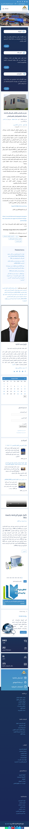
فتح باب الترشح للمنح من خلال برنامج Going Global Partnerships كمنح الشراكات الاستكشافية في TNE (16, 256)
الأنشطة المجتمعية (21, 777)
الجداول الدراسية (23, 749)
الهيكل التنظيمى (21, 701)
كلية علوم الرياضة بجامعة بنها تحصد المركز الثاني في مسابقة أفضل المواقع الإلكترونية (16, 463)
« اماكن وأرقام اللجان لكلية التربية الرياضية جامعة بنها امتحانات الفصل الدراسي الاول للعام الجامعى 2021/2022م (14, 290)
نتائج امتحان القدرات (22, 759)
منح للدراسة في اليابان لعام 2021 (16, 270)
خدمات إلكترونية (21, 710)
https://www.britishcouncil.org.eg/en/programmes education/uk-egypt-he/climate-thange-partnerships (14, 218)
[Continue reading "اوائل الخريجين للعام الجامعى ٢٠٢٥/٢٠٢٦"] (24, 451)
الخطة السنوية (22, 775)
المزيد (6, 46)
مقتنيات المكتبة (21, 805)
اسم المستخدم (23, 412)
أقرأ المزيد (23, 632)
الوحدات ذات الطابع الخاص (19, 783)
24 (25, 394)
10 (24, 388)
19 (18, 391)
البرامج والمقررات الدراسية (21, 761)
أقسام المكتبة (22, 802)
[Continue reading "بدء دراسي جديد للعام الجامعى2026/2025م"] (22, 485)
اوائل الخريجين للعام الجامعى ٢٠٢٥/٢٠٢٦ (16, 445)
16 (4, 388)
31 (24, 396)
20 (14, 391)
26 (18, 394)
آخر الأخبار (5, 119)
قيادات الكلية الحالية (20, 697)
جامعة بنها (7, 823)
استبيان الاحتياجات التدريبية (7, 3)
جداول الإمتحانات (23, 751)
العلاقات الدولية (17, 687)
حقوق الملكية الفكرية (20, 811)
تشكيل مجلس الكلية (20, 699)
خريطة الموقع (18, 682)
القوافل (23, 779)
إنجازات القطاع (22, 781)
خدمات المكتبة (22, 809)
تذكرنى (25, 423)
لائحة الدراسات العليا (20, 723)
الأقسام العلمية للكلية (17, 581)
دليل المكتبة (22, 807)
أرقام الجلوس (24, 753)
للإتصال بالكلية (18, 678)
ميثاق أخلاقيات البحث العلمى (19, 729)
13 (14, 388)
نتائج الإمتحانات (23, 757)
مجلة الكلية (22, 734)
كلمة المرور (24, 418)
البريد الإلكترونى (16, 124)
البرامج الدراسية (21, 727)
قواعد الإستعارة (21, 800)
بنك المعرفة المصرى (20, 813)
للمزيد (24, 551)
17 (24, 391)
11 (21, 388)
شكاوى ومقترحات (21, 706)
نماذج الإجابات (24, 755)
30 (4, 394)
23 (4, 391)
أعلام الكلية (22, 708)
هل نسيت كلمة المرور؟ (21, 430)
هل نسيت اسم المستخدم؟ (21, 432)
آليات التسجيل (22, 725)
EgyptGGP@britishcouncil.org (19, 206)
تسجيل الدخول (21, 3)
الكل (25, 581)
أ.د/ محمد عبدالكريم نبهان (21, 368)
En (15, 3)
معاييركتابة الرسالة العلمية (19, 731)
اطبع (24, 124)
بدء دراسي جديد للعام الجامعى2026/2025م (16, 479)
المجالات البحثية (21, 704)
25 (21, 394)
